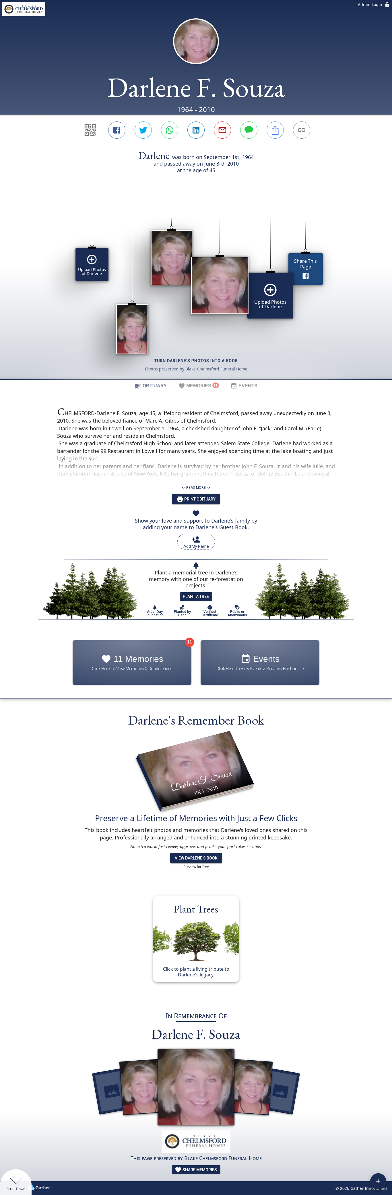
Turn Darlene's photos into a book (196, 360)
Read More (196, 488)
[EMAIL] (222, 130)
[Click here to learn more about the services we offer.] (196, 1142)
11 (189, 641)
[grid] (196, 288)
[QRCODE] (90, 130)
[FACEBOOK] (116, 130)
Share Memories (199, 1169)
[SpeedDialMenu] (378, 1181)
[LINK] (301, 130)
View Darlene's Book (196, 858)
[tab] (150, 385)
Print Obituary (199, 499)
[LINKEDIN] (196, 130)
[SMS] (248, 130)
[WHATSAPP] (169, 130)
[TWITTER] (143, 130)
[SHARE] (275, 130)
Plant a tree (196, 596)
